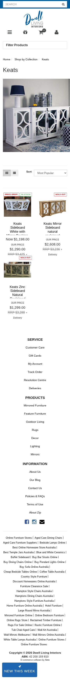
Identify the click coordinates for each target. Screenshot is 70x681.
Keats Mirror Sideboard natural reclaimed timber (53, 231)
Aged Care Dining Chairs (48, 537)
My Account (35, 363)
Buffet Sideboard (20, 557)
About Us (35, 471)
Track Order (35, 371)
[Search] (63, 4)
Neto (47, 660)
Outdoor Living (35, 421)
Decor (35, 438)
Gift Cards (35, 355)
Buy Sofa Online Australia (34, 566)
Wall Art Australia (47, 629)
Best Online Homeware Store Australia (34, 547)
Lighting (35, 446)
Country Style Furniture (34, 576)
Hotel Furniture (53, 605)
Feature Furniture (35, 413)
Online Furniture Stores (19, 537)
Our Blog (35, 479)
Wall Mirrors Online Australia (48, 634)
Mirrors (35, 454)
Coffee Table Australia (52, 571)
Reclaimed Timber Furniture (45, 620)
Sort (28, 171)
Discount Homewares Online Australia (34, 581)
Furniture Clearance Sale (34, 586)
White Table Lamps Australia (20, 639)
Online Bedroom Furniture (49, 615)
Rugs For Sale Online (20, 625)
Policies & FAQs (35, 496)
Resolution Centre (35, 380)
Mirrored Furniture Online (18, 615)
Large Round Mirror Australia (34, 610)
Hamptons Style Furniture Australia (34, 600)
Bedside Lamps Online (52, 542)
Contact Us (35, 488)
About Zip (35, 512)
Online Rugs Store (17, 620)
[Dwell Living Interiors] (35, 19)
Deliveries (35, 388)
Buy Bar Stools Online (44, 557)
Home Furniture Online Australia (24, 605)
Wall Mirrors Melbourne (17, 634)
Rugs (35, 429)
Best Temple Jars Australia (18, 552)
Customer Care (35, 347)
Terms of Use (35, 504)
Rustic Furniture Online (47, 625)
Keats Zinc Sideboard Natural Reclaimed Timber (17, 295)
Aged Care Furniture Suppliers (20, 542)
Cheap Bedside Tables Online (20, 571)
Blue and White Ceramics (50, 552)
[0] (41, 33)
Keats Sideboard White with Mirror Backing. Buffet (17, 231)
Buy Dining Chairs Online (18, 562)
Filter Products (17, 45)
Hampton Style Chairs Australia (34, 591)
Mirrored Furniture (35, 405)
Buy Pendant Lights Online (49, 562)
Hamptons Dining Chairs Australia (34, 596)
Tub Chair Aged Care (23, 629)
